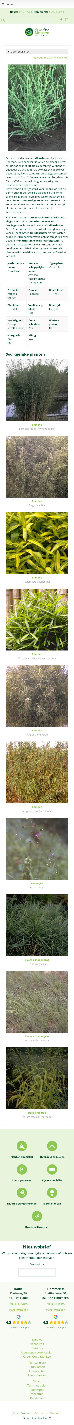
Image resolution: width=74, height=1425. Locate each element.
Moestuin (37, 1394)
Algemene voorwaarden (37, 1352)
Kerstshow (37, 1398)
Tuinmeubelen (37, 1385)
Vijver (37, 1381)
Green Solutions (22, 1413)
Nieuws (37, 1339)
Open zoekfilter (19, 51)
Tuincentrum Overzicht (47, 1413)
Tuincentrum (37, 1362)
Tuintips (37, 1348)
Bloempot (37, 1389)
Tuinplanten (37, 1371)
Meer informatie (18, 1309)
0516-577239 (26, 12)
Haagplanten (37, 1375)
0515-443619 (56, 12)
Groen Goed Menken (37, 1356)
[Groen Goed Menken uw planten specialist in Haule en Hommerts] (37, 31)
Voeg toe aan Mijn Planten (52, 57)
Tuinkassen (37, 1366)
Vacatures (37, 1344)
